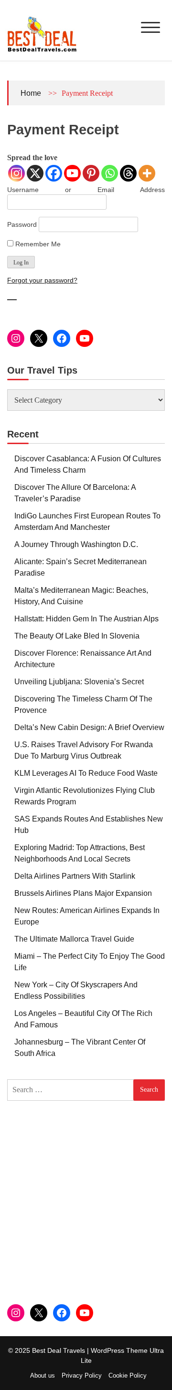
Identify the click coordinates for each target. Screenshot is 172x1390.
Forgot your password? (42, 280)
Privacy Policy (82, 1375)
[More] (147, 173)
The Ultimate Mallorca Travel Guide (74, 939)
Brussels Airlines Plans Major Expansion (83, 893)
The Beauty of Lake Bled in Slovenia (77, 636)
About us (42, 1375)
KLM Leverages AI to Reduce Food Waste (86, 773)
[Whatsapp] (109, 173)
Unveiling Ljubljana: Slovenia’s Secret (79, 682)
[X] (35, 173)
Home (31, 93)
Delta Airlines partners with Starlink (74, 876)
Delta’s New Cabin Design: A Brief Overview (89, 727)
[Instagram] (16, 173)
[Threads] (128, 173)
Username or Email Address (86, 189)
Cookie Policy (127, 1375)
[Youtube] (72, 173)
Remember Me (37, 244)
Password (22, 224)
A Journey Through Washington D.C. (76, 544)
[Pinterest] (91, 173)
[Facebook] (53, 173)
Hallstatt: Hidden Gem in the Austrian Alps (86, 619)
